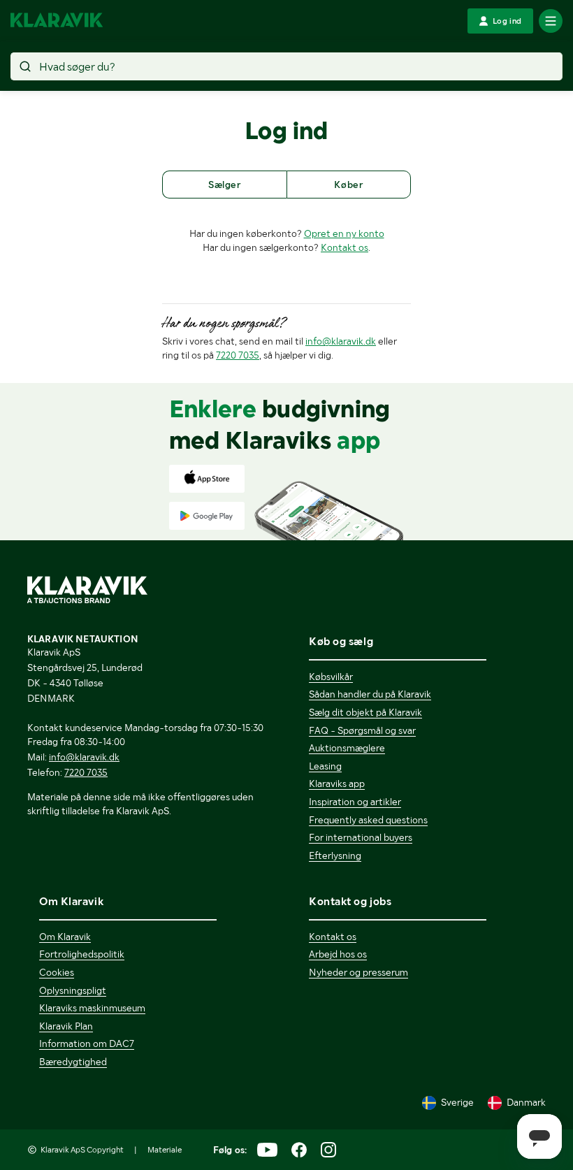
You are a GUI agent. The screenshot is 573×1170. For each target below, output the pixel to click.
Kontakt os (344, 247)
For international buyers (360, 837)
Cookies (56, 972)
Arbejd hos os (338, 954)
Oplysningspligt (72, 990)
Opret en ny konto (344, 233)
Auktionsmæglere (347, 747)
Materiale (164, 1150)
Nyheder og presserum (358, 972)
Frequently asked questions (368, 819)
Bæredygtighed (73, 1061)
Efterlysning (335, 855)
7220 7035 (237, 355)
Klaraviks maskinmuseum (92, 1007)
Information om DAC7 (86, 1043)
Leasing (325, 766)
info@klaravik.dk (340, 341)
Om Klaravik (65, 936)
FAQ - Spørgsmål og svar (362, 730)
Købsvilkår (331, 676)
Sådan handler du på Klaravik (370, 694)
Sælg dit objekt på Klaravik (365, 712)
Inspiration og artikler (355, 801)
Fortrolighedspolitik (81, 954)
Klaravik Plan (66, 1026)
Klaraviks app (337, 783)
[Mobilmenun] (551, 21)
